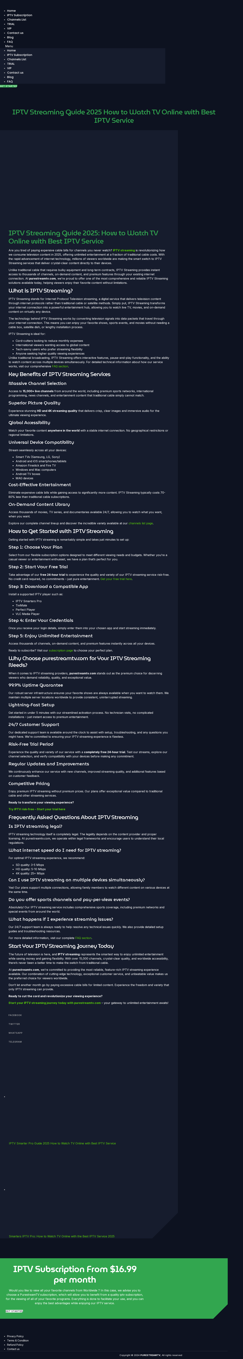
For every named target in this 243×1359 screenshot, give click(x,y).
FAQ (10, 42)
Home (11, 50)
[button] (82, 46)
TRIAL (11, 64)
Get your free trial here (116, 579)
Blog (10, 77)
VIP (9, 68)
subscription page (61, 650)
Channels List (16, 20)
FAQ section (60, 366)
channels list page (141, 523)
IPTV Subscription (19, 55)
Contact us (15, 33)
